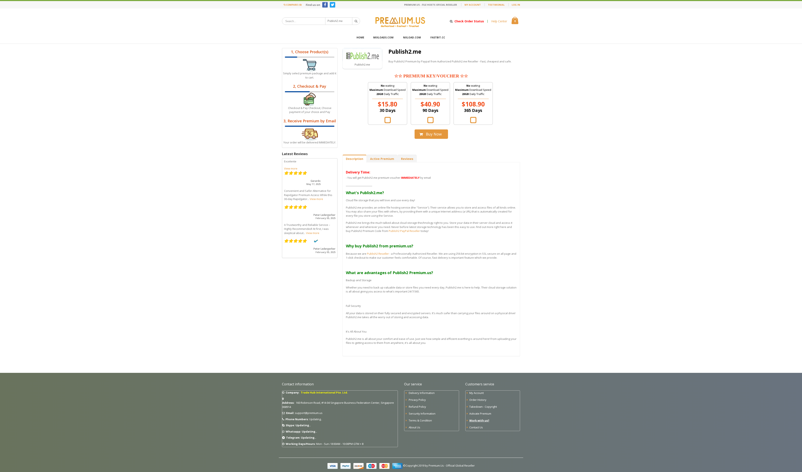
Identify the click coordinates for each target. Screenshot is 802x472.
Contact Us (476, 427)
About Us (414, 427)
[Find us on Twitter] (332, 5)
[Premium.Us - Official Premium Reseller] (401, 21)
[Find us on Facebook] (325, 5)
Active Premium (382, 159)
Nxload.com (412, 37)
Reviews (407, 159)
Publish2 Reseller (378, 254)
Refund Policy (417, 407)
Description (354, 159)
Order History (477, 400)
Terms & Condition (420, 420)
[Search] (356, 21)
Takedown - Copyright (483, 407)
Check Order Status (469, 21)
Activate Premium (480, 413)
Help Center (499, 21)
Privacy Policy (417, 400)
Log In (516, 4)
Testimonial (496, 4)
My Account (472, 4)
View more (290, 168)
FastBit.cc (437, 37)
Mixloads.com (383, 37)
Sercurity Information (422, 413)
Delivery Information (422, 393)
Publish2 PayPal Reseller (404, 231)
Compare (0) (294, 4)
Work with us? (479, 420)
